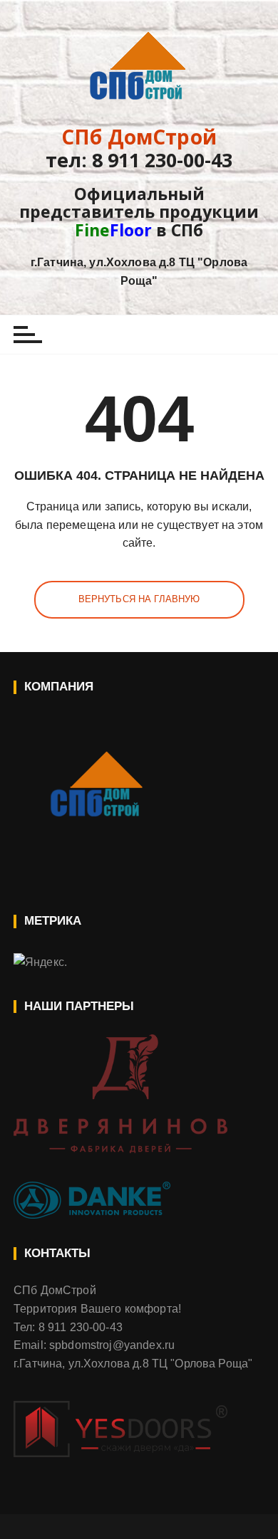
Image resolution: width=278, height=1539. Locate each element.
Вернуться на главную (139, 599)
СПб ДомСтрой (139, 136)
